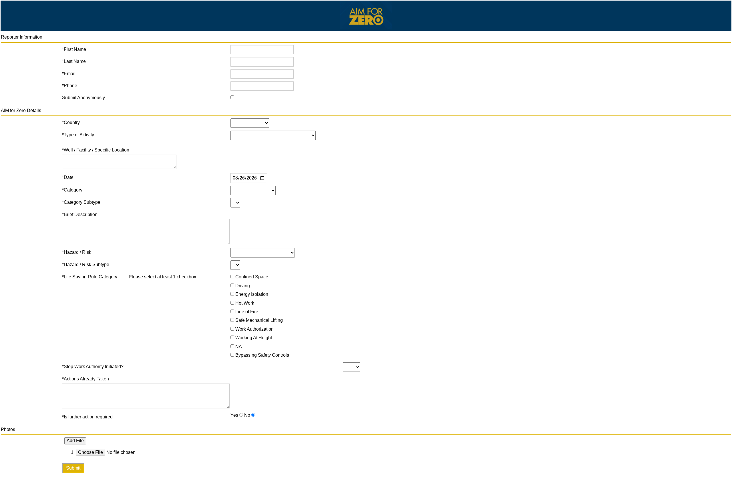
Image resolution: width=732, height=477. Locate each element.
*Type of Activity (78, 134)
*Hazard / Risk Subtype (85, 264)
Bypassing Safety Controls (262, 355)
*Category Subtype (81, 202)
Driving (242, 285)
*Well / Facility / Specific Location (95, 149)
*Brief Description (80, 214)
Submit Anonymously (83, 97)
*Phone (69, 85)
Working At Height (253, 337)
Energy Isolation (251, 294)
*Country (71, 122)
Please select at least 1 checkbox (162, 276)
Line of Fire (246, 311)
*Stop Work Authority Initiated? (93, 366)
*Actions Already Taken (85, 378)
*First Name (74, 49)
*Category (72, 189)
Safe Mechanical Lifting (259, 320)
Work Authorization (254, 329)
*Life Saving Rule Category (89, 276)
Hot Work (244, 303)
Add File (75, 440)
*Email (68, 73)
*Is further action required (87, 416)
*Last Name (74, 61)
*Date (67, 177)
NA (238, 346)
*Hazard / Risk (76, 252)
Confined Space (251, 276)
